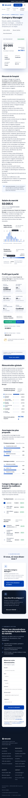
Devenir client (18, 5)
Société (6, 667)
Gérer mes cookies (17, 795)
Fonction (6, 686)
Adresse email (7, 692)
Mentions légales (6, 775)
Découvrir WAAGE (12, 609)
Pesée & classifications (7, 758)
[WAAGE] (6, 5)
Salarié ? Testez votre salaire (18, 1)
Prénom (6, 680)
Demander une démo (7, 777)
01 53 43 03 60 (18, 775)
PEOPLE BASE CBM (6, 772)
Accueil (3, 9)
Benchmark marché (6, 753)
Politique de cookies (6, 795)
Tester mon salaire (14, 357)
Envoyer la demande (14, 707)
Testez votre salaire (20, 763)
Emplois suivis (8, 9)
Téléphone (6, 699)
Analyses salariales (6, 756)
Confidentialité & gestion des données (10, 792)
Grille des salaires (6, 761)
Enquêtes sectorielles (20, 753)
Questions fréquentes (20, 761)
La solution (4, 751)
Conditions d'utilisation (16, 722)
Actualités (17, 758)
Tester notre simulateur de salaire (14, 583)
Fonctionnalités (18, 751)
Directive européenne (7, 763)
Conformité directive (20, 766)
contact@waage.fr (18, 719)
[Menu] (24, 5)
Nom (5, 673)
